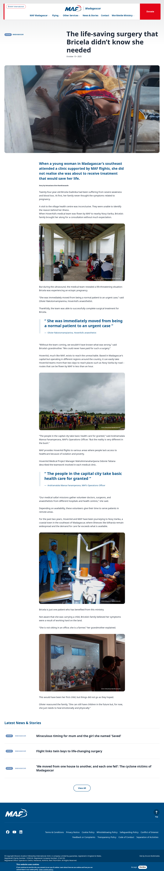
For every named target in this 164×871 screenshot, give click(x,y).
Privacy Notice (73, 832)
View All (82, 788)
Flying (55, 15)
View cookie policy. (46, 869)
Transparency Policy (107, 837)
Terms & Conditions (54, 832)
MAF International (16, 6)
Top (156, 817)
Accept (134, 867)
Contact (105, 15)
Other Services (71, 15)
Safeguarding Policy (129, 832)
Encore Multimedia (152, 856)
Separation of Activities (147, 837)
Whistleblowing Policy (107, 832)
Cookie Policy (88, 832)
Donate (150, 11)
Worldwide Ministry (122, 15)
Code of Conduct (126, 837)
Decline (142, 867)
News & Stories (90, 15)
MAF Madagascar (39, 15)
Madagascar (93, 8)
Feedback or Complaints (83, 837)
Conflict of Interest (149, 832)
